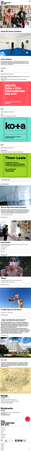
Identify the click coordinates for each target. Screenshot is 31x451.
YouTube (2, 449)
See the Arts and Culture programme (7, 402)
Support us (3, 437)
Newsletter (2, 430)
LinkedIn (2, 448)
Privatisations (3, 434)
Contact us (3, 427)
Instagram (2, 445)
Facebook (2, 446)
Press (2, 432)
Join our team (3, 429)
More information (4, 335)
